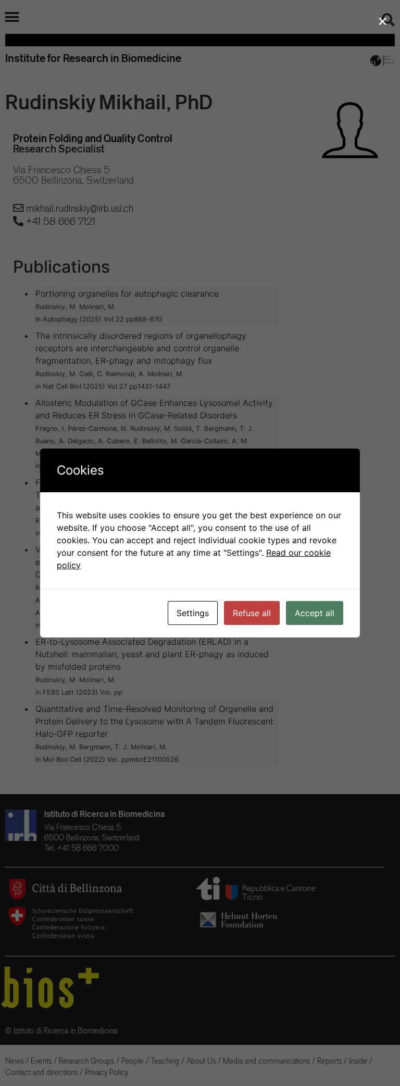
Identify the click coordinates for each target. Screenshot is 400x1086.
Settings (193, 613)
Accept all (314, 613)
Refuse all (252, 613)
